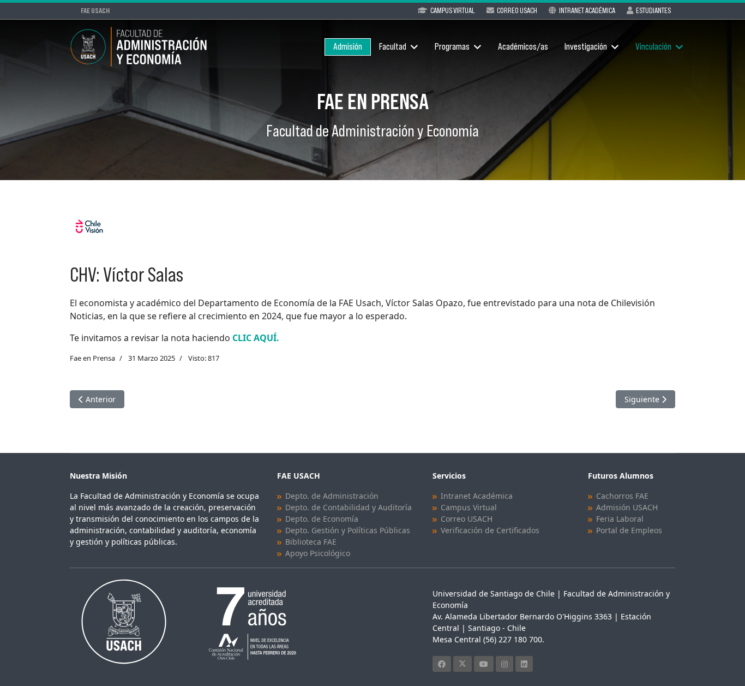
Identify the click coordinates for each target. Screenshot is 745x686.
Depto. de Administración (331, 496)
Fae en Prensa (92, 358)
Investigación (585, 46)
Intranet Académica (587, 10)
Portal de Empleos (629, 530)
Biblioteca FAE (311, 541)
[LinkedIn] (524, 664)
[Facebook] (441, 664)
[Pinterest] (504, 664)
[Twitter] (462, 664)
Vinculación (653, 46)
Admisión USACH (627, 507)
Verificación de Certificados (490, 530)
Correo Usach (517, 10)
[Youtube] (484, 664)
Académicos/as (523, 46)
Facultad (392, 46)
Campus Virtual (452, 10)
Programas (452, 46)
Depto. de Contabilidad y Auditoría (348, 507)
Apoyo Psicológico (317, 553)
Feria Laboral (620, 519)
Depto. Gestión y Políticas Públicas (347, 530)
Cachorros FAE (622, 496)
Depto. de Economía (321, 519)
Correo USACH (466, 519)
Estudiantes (653, 10)
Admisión (347, 46)
